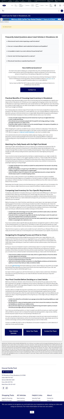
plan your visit (50, 78)
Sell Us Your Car (36, 400)
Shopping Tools (8, 395)
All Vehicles (21, 395)
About (49, 395)
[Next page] (62, 19)
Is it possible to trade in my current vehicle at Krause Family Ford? (25, 51)
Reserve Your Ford (6, 400)
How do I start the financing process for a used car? (21, 56)
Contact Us (8, 372)
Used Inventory (21, 400)
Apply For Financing (7, 398)
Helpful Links (37, 395)
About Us (49, 400)
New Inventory (21, 398)
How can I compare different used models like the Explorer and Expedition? (28, 46)
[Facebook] (3, 388)
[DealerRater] (6, 388)
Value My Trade (36, 398)
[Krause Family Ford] (6, 5)
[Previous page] (1, 19)
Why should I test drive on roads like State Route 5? (21, 61)
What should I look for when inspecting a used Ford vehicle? (24, 41)
